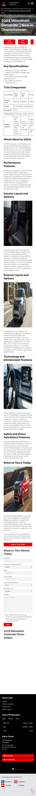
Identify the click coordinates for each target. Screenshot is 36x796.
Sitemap (4, 701)
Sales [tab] (4, 718)
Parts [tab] (17, 718)
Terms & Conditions (8, 704)
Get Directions (10, 759)
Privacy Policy (6, 706)
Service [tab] (10, 718)
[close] (33, 9)
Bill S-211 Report (7, 709)
